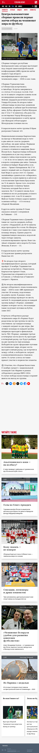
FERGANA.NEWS (19, 2)
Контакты (5, 745)
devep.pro (29, 750)
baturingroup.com (11, 751)
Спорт (16, 28)
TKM (13, 6)
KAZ (3, 6)
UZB (16, 6)
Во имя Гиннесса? (11, 698)
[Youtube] (28, 383)
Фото (26, 10)
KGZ (6, 6)
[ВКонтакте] (10, 383)
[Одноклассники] (14, 383)
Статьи (12, 10)
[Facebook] (25, 383)
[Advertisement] (19, 409)
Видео (19, 10)
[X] (7, 383)
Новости (5, 10)
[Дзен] (17, 383)
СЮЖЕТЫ (33, 10)
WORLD (20, 6)
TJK (9, 6)
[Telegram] (21, 383)
